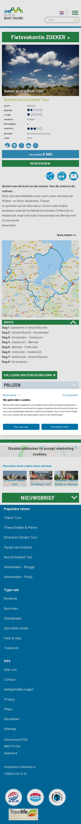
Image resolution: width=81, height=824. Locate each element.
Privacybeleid (70, 395)
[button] (12, 395)
